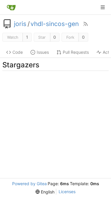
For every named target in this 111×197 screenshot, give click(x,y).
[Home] (11, 7)
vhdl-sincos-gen (54, 24)
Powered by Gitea (29, 183)
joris (20, 24)
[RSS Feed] (85, 24)
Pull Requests (76, 52)
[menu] (45, 191)
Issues (43, 52)
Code (17, 52)
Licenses (67, 191)
